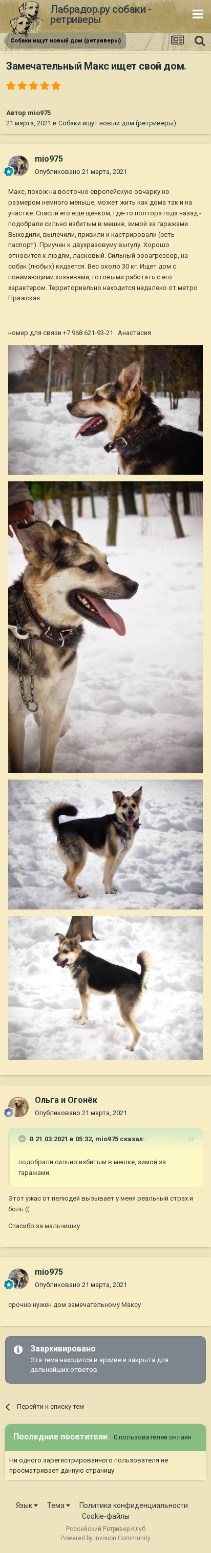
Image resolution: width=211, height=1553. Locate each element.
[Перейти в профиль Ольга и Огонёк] (18, 1107)
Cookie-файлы (106, 1516)
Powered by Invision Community (105, 1538)
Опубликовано (81, 171)
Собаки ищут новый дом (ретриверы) (117, 123)
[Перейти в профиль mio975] (18, 166)
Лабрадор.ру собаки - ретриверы (100, 14)
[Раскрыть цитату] (23, 1139)
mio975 (39, 113)
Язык (25, 1505)
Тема (56, 1505)
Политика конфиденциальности (133, 1505)
